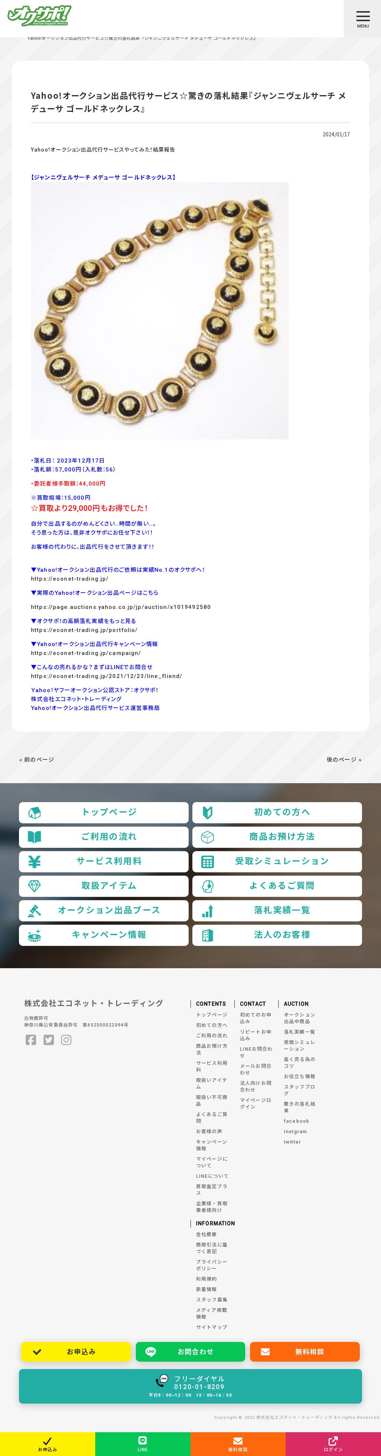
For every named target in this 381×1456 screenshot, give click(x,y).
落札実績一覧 (282, 910)
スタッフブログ (300, 1090)
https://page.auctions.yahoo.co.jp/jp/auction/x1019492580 (121, 607)
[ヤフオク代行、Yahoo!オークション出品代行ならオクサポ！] (39, 17)
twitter (292, 1142)
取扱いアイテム (211, 1083)
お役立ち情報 (300, 1076)
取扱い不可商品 (212, 1101)
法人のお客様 (282, 935)
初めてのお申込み (256, 1018)
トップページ (109, 812)
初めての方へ (282, 812)
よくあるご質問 (282, 886)
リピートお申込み (256, 1035)
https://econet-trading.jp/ (70, 578)
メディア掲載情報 (211, 1313)
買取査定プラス (212, 1190)
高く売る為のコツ (300, 1063)
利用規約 (206, 1279)
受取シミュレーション (282, 861)
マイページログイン (256, 1103)
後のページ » (344, 759)
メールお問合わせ (256, 1069)
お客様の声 (209, 1131)
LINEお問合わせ (256, 1052)
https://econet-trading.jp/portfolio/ (84, 630)
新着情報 (206, 1289)
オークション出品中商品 (300, 1018)
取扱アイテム (109, 886)
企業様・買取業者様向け (212, 1207)
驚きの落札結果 (300, 1107)
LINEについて (212, 1176)
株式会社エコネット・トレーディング (94, 1003)
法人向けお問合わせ (256, 1086)
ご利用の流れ (109, 837)
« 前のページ (36, 759)
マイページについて (212, 1162)
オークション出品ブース (109, 910)
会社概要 (206, 1234)
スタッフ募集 (212, 1300)
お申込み (81, 1352)
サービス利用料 (109, 861)
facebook (296, 1121)
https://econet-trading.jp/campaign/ (86, 653)
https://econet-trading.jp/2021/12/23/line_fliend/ (106, 676)
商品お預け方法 (282, 837)
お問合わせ (195, 1352)
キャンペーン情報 (109, 935)
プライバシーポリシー (212, 1265)
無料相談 (310, 1352)
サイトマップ (212, 1327)
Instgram (295, 1131)
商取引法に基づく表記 (212, 1248)
